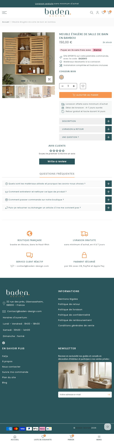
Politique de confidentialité (74, 314)
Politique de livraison (70, 309)
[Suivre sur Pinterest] (3, 343)
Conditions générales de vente (76, 325)
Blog (4, 382)
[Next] (50, 58)
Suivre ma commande (15, 372)
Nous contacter (11, 366)
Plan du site (9, 377)
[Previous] (7, 58)
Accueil (5, 22)
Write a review (57, 161)
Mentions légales (68, 299)
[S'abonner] (107, 395)
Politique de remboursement (75, 320)
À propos (7, 361)
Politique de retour (69, 304)
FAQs (5, 356)
